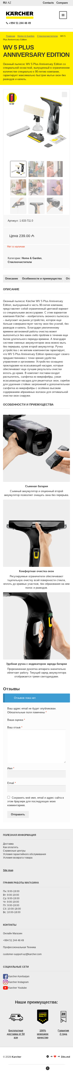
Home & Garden (25, 36)
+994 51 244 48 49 (20, 23)
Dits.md (65, 1056)
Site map (8, 870)
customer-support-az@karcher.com (22, 954)
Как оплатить (10, 847)
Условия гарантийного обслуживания (24, 854)
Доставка (8, 843)
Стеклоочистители (47, 36)
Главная (10, 36)
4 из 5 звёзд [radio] (19, 723)
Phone (64, 1070)
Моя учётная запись (9, 1070)
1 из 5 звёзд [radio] (8, 723)
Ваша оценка (16, 719)
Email (11, 783)
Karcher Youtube (17, 987)
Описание (11, 278)
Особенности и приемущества (42, 278)
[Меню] (63, 15)
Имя (10, 768)
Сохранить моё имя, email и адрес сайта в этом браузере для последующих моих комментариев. (35, 801)
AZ (9, 2)
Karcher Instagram (18, 982)
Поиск (27, 1070)
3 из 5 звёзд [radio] (15, 723)
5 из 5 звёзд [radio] (22, 723)
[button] (64, 94)
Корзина (42, 1067)
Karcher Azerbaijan (18, 976)
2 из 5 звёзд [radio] (12, 723)
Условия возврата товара (17, 857)
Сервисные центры (14, 850)
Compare (62, 2)
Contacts (48, 2)
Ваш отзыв (14, 727)
